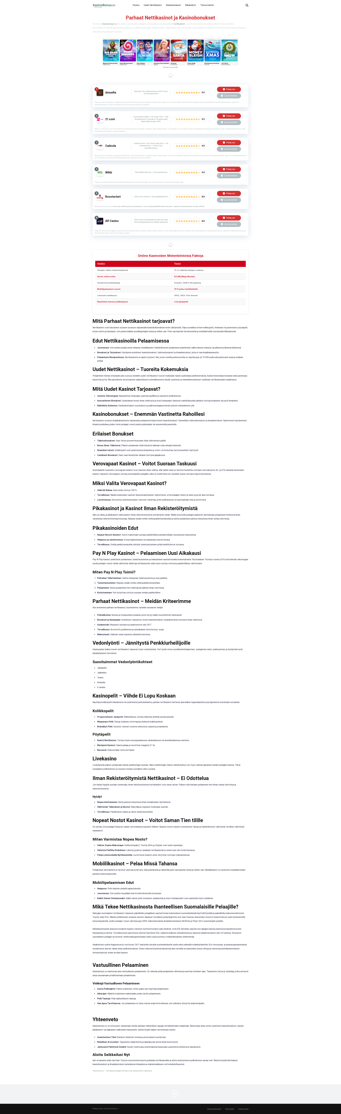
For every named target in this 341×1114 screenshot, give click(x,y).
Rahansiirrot (190, 5)
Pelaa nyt (230, 89)
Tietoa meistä (207, 5)
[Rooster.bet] (100, 199)
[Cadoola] (100, 148)
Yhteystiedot (229, 1109)
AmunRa (110, 92)
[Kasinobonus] (104, 4)
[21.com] (100, 122)
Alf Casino (112, 221)
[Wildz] (100, 175)
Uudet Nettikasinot (153, 5)
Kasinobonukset (173, 5)
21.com (110, 119)
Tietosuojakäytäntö (214, 1109)
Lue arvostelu (230, 95)
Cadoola (110, 145)
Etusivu (136, 5)
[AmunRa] (100, 95)
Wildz (108, 172)
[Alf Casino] (100, 223)
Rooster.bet (113, 196)
